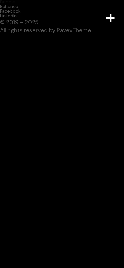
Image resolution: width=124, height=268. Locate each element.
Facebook (10, 11)
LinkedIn (8, 16)
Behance (9, 6)
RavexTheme (74, 30)
